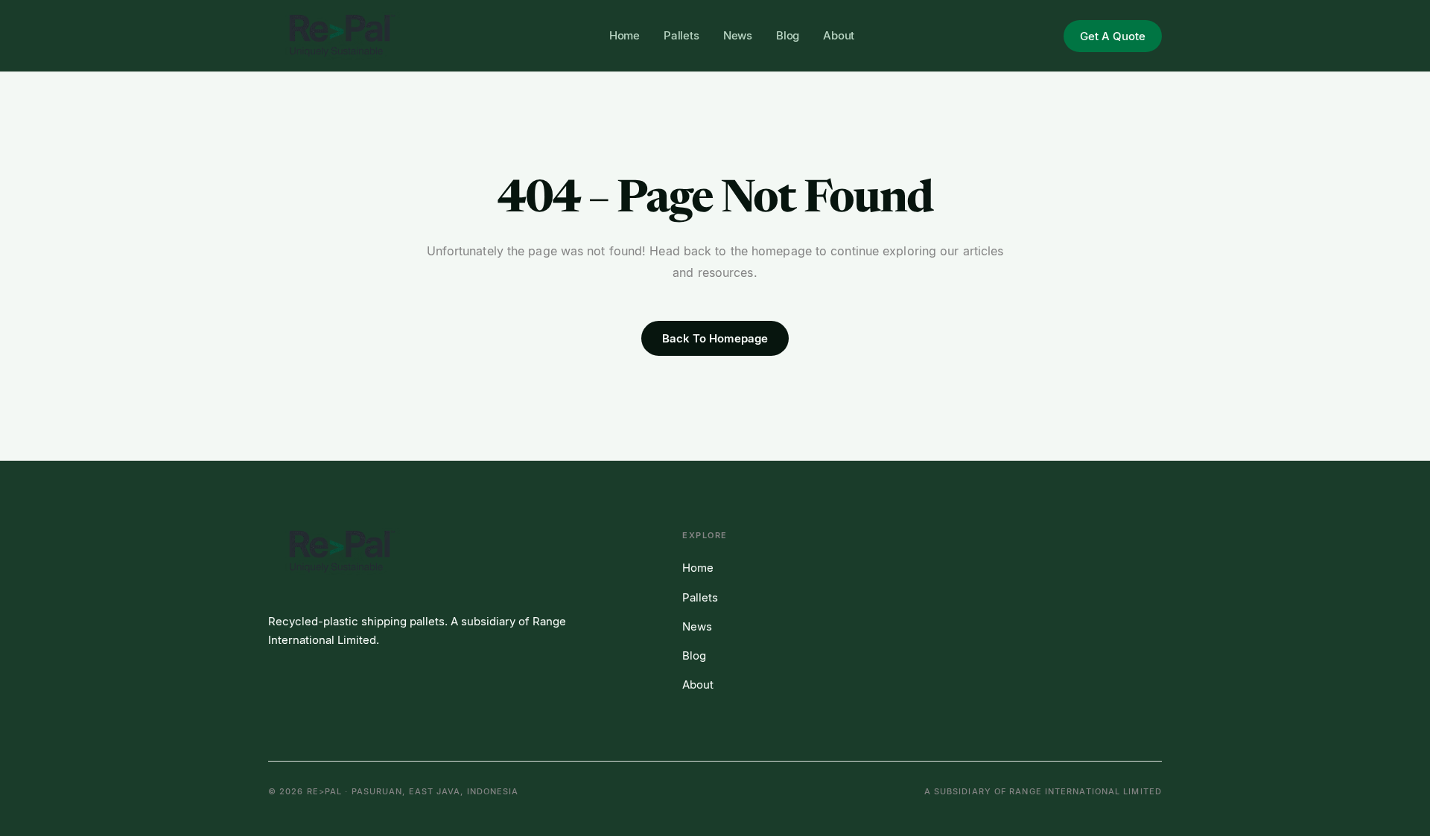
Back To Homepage (715, 338)
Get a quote (1112, 36)
